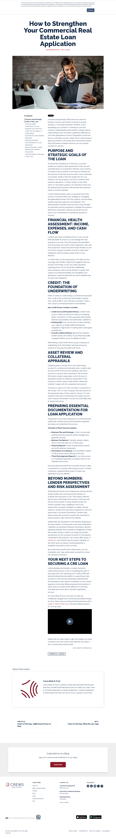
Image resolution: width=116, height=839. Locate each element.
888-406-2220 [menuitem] (64, 788)
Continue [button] (90, 10)
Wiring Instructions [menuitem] (38, 798)
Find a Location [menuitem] (64, 802)
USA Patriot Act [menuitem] (83, 831)
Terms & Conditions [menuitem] (95, 831)
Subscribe (58, 765)
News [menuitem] (34, 796)
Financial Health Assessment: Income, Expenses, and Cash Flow (33, 126)
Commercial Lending (57, 654)
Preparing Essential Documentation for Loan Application (33, 142)
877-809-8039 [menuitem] (64, 793)
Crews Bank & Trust (53, 50)
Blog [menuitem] (34, 793)
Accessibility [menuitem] (106, 831)
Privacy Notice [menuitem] (73, 831)
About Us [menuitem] (35, 785)
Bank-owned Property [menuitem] (39, 788)
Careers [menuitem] (35, 791)
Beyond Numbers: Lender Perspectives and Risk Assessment (33, 149)
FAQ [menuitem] (34, 801)
